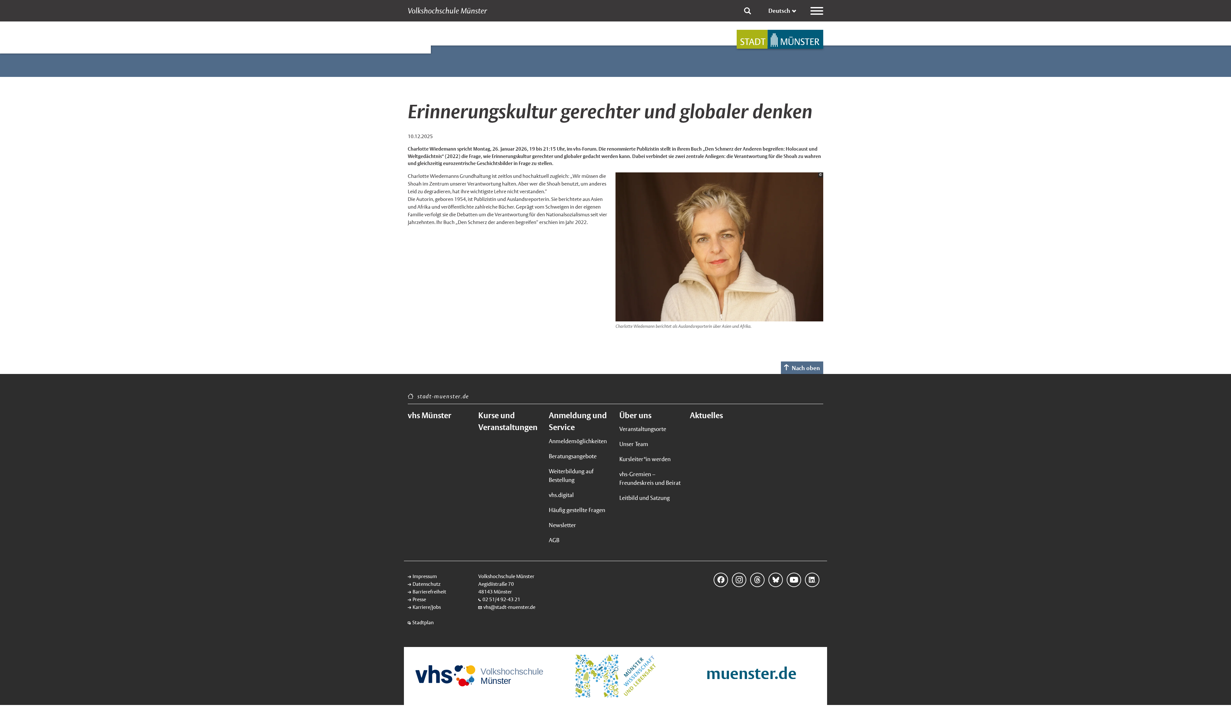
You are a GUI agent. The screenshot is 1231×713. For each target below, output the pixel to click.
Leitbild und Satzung (644, 497)
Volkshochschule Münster (447, 10)
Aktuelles (706, 415)
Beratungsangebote (573, 456)
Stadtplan (423, 622)
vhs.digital (561, 495)
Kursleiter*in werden (645, 459)
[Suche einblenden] (747, 10)
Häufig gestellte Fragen (577, 510)
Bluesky (775, 580)
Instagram (739, 580)
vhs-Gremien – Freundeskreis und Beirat (650, 478)
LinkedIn (812, 580)
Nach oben (806, 368)
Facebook (721, 580)
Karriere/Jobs (427, 607)
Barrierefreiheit (429, 592)
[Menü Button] (816, 11)
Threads (757, 580)
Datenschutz (426, 584)
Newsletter (562, 525)
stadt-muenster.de (443, 396)
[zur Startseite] (780, 39)
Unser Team (633, 444)
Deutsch (779, 10)
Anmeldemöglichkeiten (578, 441)
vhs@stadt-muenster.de (509, 607)
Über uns (635, 415)
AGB (554, 540)
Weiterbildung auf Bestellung (571, 475)
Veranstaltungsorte (642, 429)
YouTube (794, 580)
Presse (419, 599)
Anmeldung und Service (578, 421)
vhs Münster (429, 415)
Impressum (425, 576)
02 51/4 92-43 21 (501, 599)
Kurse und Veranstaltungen (508, 421)
